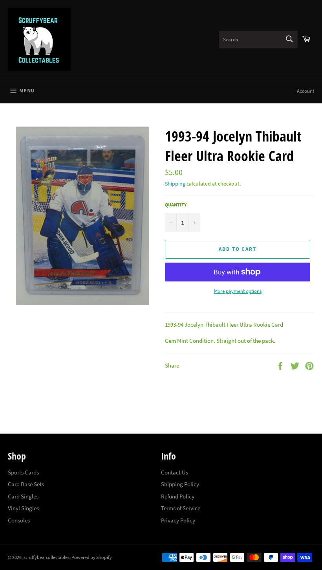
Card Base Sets (26, 484)
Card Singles (23, 496)
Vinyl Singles (23, 508)
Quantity (176, 205)
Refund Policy (177, 496)
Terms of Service (180, 508)
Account (305, 91)
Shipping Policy (180, 484)
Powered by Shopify (91, 557)
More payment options (238, 291)
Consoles (19, 520)
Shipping (175, 183)
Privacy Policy (178, 520)
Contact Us (174, 472)
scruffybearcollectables (47, 557)
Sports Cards (23, 472)
